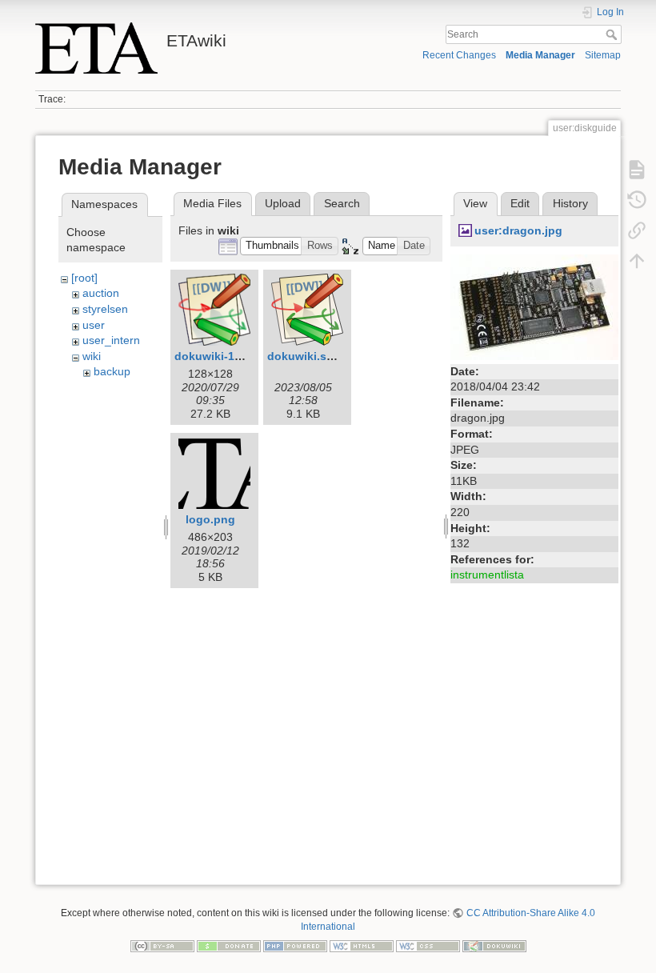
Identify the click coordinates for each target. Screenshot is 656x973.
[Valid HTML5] (362, 945)
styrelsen (105, 308)
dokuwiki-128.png (223, 356)
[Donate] (229, 945)
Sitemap (603, 55)
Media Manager (540, 55)
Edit (520, 203)
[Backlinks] (636, 230)
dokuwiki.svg (303, 356)
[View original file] (534, 305)
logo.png (210, 519)
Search (613, 34)
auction (100, 292)
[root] (84, 277)
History (570, 203)
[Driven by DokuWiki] (494, 945)
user (93, 324)
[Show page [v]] (636, 169)
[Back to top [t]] (636, 261)
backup (112, 371)
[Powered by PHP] (295, 945)
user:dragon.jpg (518, 230)
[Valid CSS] (428, 945)
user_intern (111, 340)
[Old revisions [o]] (636, 200)
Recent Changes (459, 55)
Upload (283, 203)
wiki (91, 356)
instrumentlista (487, 574)
